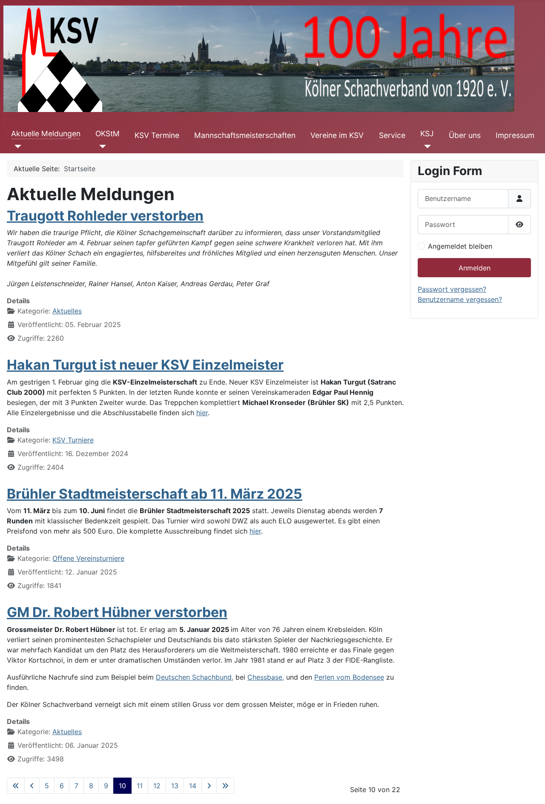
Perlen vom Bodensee (349, 677)
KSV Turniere (73, 440)
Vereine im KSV (337, 135)
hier (202, 412)
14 (192, 785)
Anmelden (474, 268)
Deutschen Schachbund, (194, 677)
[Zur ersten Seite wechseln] (16, 786)
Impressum (515, 135)
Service (392, 135)
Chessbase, (265, 677)
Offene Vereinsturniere (88, 558)
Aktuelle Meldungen (45, 133)
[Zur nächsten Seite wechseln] (209, 786)
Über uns (465, 135)
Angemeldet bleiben (460, 246)
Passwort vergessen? (452, 289)
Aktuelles (67, 311)
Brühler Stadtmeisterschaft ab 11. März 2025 (154, 493)
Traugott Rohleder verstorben (105, 215)
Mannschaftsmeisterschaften (244, 135)
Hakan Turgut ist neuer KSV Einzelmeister (145, 364)
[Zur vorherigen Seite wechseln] (32, 786)
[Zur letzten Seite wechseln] (225, 786)
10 (122, 785)
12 (157, 785)
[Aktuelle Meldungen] (16, 146)
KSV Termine (157, 135)
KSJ (427, 133)
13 (174, 785)
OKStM (107, 133)
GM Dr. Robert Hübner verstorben (117, 612)
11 (140, 785)
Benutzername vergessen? (460, 299)
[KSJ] (425, 146)
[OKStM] (100, 146)
